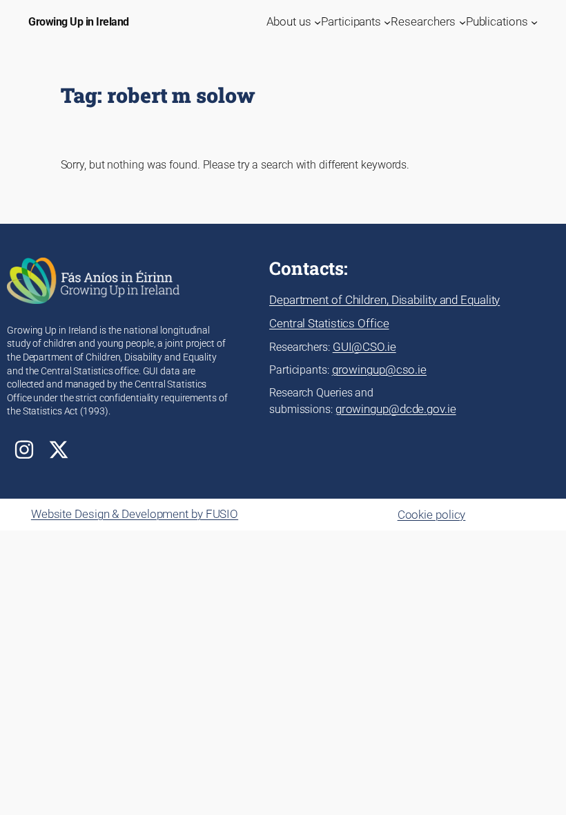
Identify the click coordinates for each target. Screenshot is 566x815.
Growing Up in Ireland (78, 21)
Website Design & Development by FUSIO (134, 514)
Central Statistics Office (329, 323)
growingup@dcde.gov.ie (395, 409)
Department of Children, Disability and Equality (384, 300)
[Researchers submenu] (462, 22)
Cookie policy (432, 514)
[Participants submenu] (387, 22)
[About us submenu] (317, 22)
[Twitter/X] (58, 449)
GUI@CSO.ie (364, 347)
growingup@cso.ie (379, 369)
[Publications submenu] (534, 22)
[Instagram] (24, 449)
